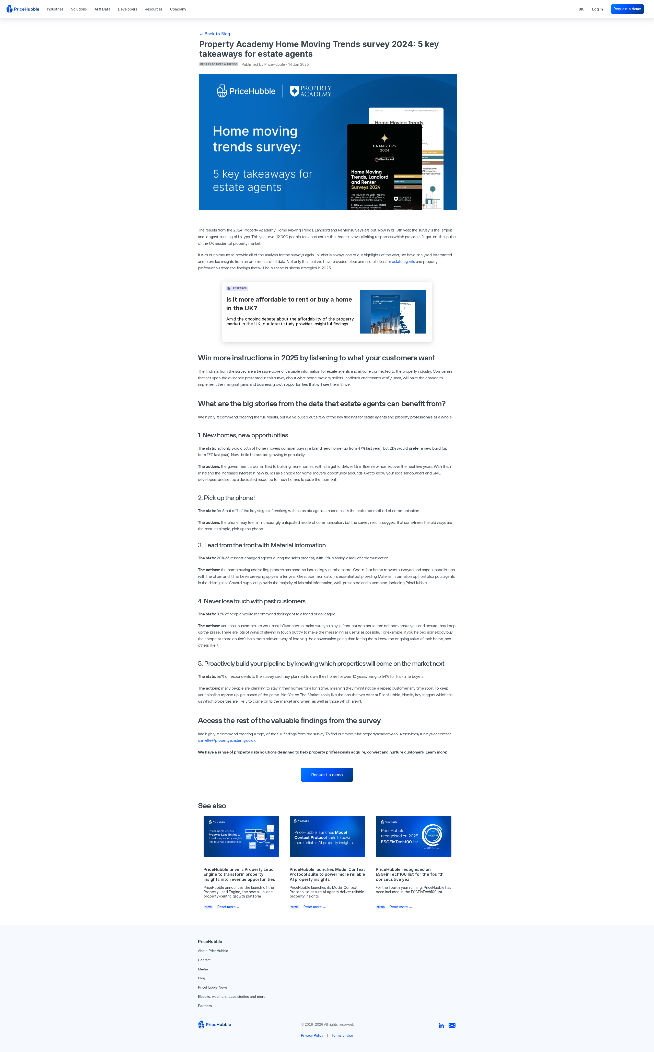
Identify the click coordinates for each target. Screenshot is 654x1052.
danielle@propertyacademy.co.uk (226, 740)
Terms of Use (342, 1035)
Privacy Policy (312, 1035)
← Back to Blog (214, 33)
